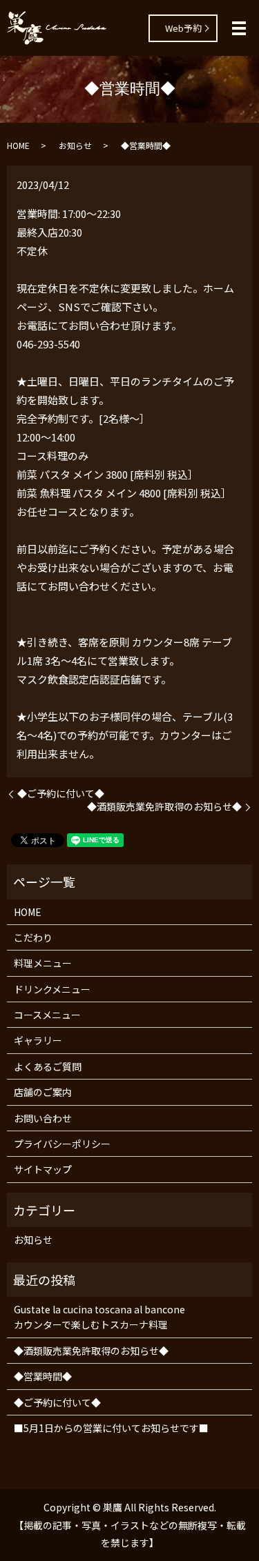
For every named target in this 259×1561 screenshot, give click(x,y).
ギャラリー (38, 1040)
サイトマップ (43, 1169)
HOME (18, 145)
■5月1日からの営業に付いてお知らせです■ (111, 1428)
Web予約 (183, 27)
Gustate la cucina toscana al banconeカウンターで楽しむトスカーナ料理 (99, 1316)
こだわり (33, 937)
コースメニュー (47, 1015)
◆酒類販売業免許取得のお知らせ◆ (164, 806)
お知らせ (75, 145)
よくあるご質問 (47, 1066)
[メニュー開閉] (239, 28)
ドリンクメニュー (52, 989)
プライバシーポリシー (62, 1144)
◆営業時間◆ (43, 1376)
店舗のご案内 (43, 1092)
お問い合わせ (43, 1118)
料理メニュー (43, 963)
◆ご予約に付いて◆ (60, 793)
